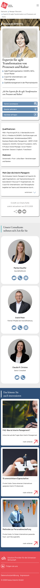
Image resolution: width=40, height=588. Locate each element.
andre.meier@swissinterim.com (14, 327)
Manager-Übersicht (15, 11)
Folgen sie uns (12, 566)
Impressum (24, 575)
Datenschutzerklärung (10, 575)
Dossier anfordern (10, 109)
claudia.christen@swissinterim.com (17, 377)
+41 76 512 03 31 (23, 377)
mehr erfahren (27, 442)
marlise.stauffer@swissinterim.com (14, 278)
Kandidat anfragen (10, 115)
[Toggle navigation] (37, 5)
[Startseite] (7, 5)
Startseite (4, 11)
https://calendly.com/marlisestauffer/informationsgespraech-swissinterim (26, 278)
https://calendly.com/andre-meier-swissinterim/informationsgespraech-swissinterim (26, 327)
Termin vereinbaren (11, 104)
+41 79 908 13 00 (20, 278)
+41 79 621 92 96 (20, 327)
